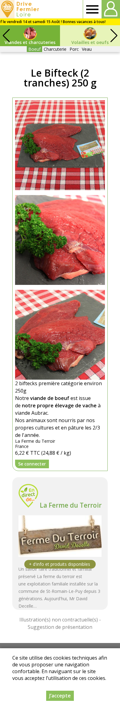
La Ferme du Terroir (71, 505)
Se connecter (32, 464)
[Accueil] (20, 9)
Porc (74, 49)
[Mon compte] (111, 9)
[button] (114, 35)
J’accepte (60, 695)
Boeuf (34, 49)
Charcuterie (55, 49)
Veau (87, 49)
